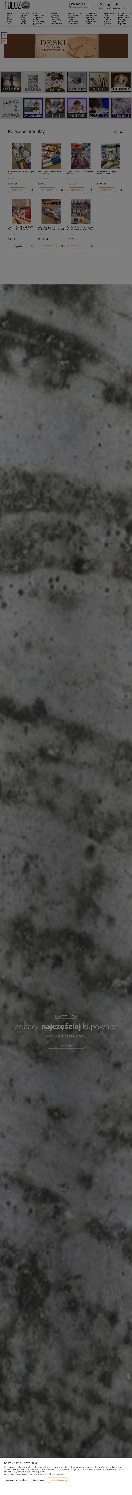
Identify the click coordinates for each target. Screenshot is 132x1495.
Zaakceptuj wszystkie (58, 1480)
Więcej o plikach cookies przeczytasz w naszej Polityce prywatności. (35, 1474)
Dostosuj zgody (39, 1480)
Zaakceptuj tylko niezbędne (17, 1480)
